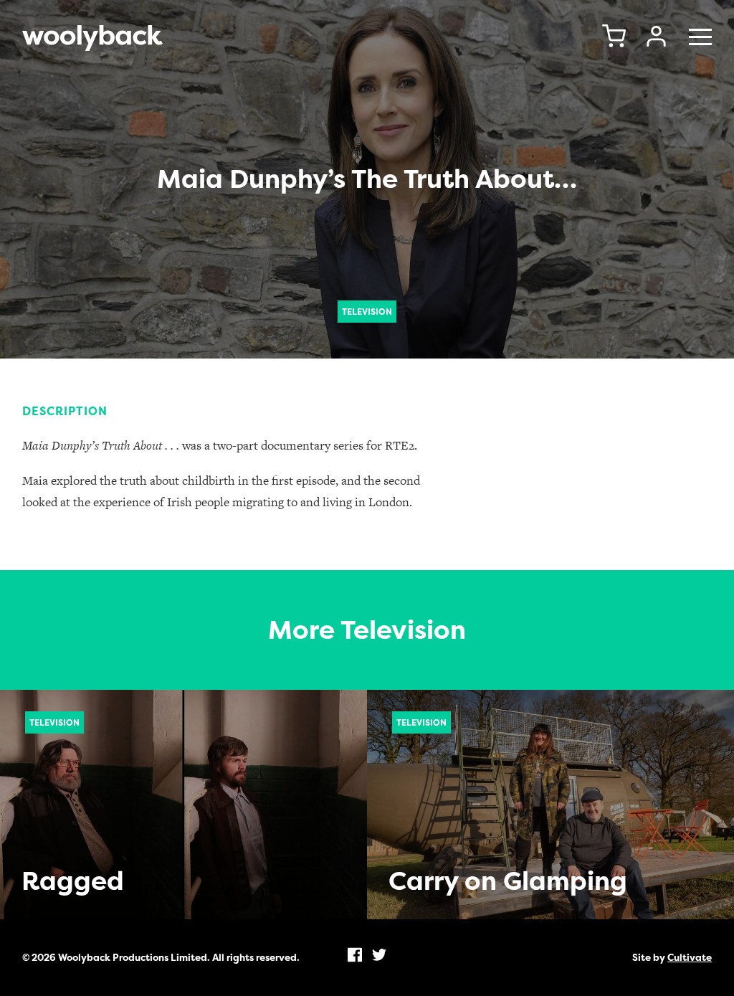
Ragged (73, 881)
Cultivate (689, 957)
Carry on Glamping (508, 881)
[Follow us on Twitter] (379, 954)
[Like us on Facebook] (355, 954)
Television (367, 311)
